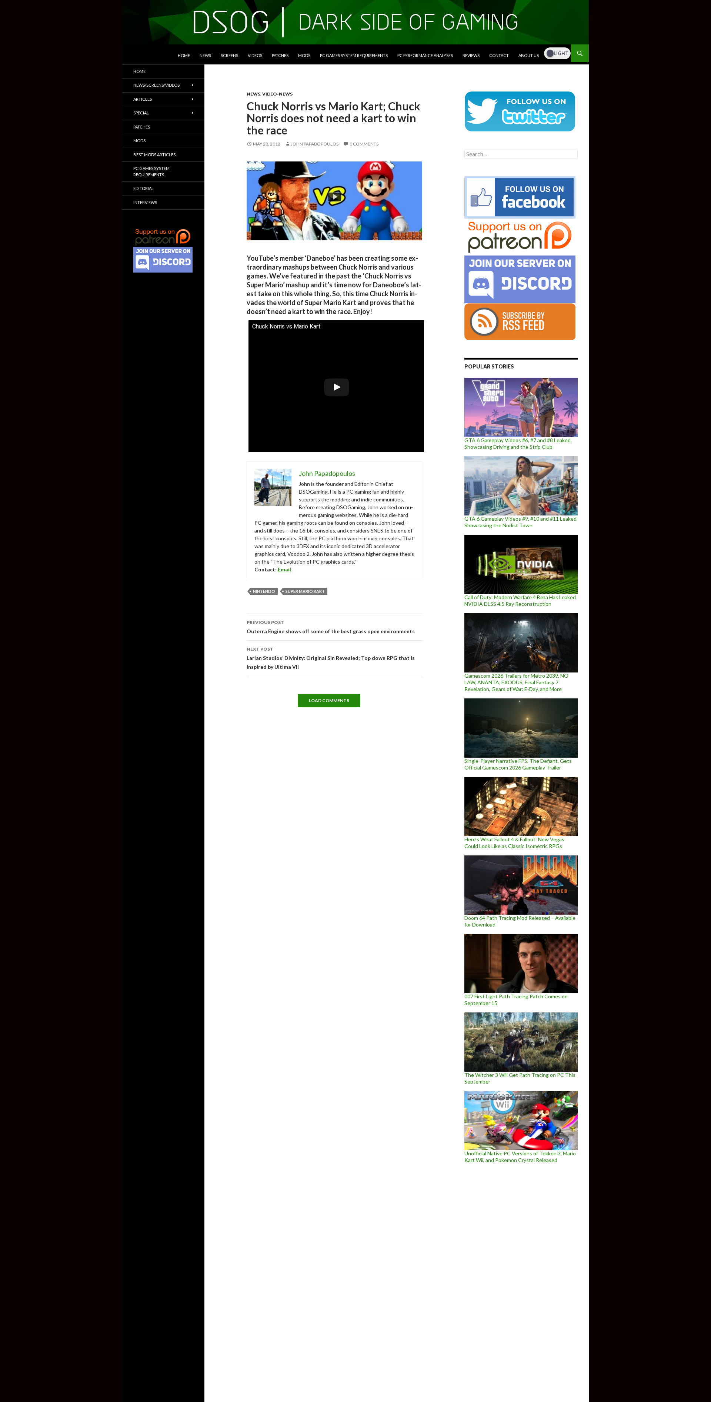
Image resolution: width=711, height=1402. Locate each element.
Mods (304, 55)
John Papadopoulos (314, 144)
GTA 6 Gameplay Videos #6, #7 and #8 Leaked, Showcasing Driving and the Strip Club (518, 443)
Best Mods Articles (154, 154)
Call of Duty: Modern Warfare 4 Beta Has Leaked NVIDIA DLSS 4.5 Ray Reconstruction (520, 600)
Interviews (145, 202)
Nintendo (264, 591)
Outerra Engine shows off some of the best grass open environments (331, 627)
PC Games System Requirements (354, 55)
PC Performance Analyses (425, 55)
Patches (280, 55)
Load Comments (329, 700)
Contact (499, 55)
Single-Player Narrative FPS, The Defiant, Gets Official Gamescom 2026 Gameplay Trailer (518, 764)
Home (184, 55)
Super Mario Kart (305, 591)
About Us (528, 55)
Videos (255, 55)
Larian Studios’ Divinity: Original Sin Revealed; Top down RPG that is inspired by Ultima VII (331, 658)
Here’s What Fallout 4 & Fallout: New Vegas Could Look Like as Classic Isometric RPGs (514, 842)
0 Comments (364, 144)
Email (284, 569)
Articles (142, 99)
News (205, 55)
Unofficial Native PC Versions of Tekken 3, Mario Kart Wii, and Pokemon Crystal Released (520, 1156)
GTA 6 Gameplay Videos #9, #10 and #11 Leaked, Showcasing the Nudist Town (521, 521)
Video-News (277, 94)
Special (141, 112)
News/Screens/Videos (156, 85)
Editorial (143, 188)
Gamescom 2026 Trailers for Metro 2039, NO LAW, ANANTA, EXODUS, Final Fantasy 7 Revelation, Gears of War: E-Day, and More (516, 682)
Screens (229, 55)
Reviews (471, 55)
